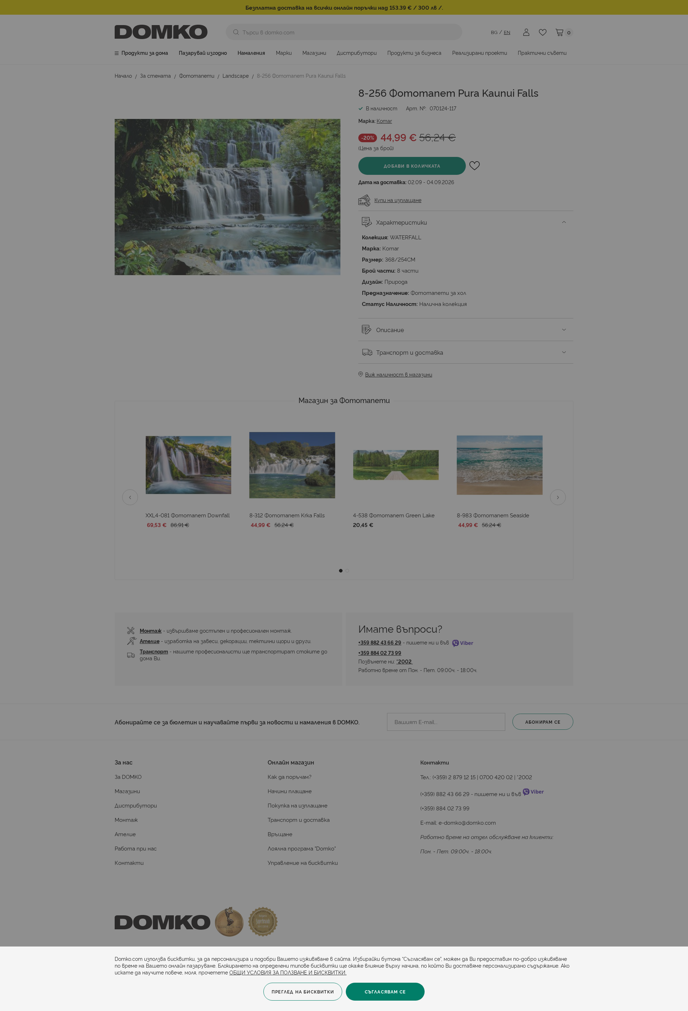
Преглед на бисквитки (303, 991)
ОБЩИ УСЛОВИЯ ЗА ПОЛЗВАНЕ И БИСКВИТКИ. (288, 972)
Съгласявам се (385, 991)
